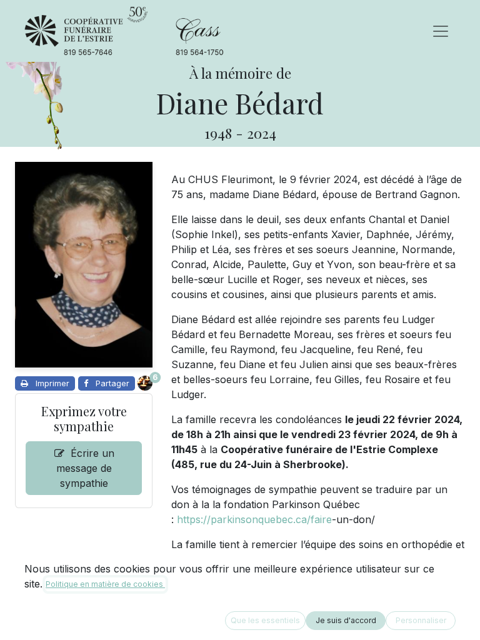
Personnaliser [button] (421, 620)
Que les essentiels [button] (265, 620)
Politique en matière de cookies (105, 584)
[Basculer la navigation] (441, 31)
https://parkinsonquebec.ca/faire (254, 519)
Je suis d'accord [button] (346, 620)
